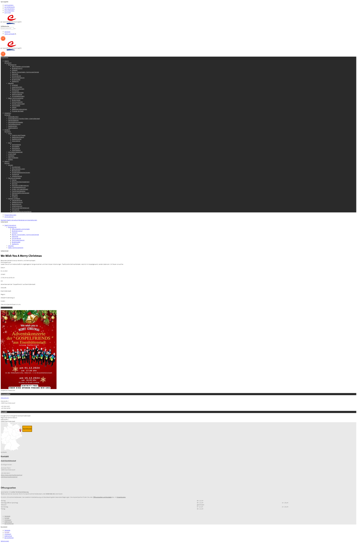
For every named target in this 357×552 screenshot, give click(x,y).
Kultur (10, 133)
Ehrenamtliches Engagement (20, 182)
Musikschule (15, 174)
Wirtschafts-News (13, 117)
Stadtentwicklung (17, 202)
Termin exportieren (6, 308)
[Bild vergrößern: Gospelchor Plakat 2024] (29, 388)
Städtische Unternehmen (19, 109)
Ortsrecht (14, 70)
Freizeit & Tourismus (7, 130)
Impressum (7, 520)
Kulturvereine (16, 141)
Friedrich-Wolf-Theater (18, 135)
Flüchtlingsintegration (18, 191)
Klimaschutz (15, 210)
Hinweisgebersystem (18, 96)
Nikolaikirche (5, 398)
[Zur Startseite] (11, 24)
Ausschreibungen (17, 87)
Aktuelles (11, 83)
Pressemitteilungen (18, 92)
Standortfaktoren (13, 120)
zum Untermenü (9, 11)
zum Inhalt (7, 12)
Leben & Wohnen (7, 162)
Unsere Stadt (12, 154)
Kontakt (6, 518)
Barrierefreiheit (9, 523)
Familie (14, 180)
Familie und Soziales (14, 178)
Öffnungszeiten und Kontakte (21, 66)
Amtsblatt (15, 85)
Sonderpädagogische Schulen (21, 172)
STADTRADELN (16, 150)
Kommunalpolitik (17, 102)
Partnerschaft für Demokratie (20, 193)
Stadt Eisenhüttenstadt (8, 461)
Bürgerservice (12, 65)
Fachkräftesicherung (14, 124)
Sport (10, 143)
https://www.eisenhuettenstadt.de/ (11, 475)
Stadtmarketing (13, 128)
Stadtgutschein (12, 126)
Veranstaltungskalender (15, 152)
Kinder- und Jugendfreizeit (20, 189)
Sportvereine (16, 148)
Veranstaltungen (32, 220)
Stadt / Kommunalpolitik (15, 98)
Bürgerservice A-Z (17, 68)
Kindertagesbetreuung (19, 187)
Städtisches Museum (18, 137)
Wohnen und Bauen (14, 198)
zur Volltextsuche (9, 7)
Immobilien (15, 91)
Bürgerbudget (16, 79)
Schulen (10, 165)
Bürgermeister (16, 100)
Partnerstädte (16, 105)
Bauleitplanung (16, 204)
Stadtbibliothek (16, 139)
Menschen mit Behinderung (20, 185)
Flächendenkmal (17, 200)
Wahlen (14, 107)
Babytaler (15, 195)
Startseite (7, 32)
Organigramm (121, 497)
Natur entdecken (13, 157)
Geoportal (15, 74)
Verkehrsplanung (17, 206)
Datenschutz (8, 522)
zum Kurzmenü (8, 5)
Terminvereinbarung (18, 78)
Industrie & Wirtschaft (7, 114)
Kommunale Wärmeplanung (20, 208)
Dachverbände (16, 144)
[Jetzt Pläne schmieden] (3, 40)
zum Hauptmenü (9, 9)
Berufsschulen (16, 171)
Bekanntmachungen (18, 89)
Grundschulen (16, 167)
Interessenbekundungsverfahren (22, 211)
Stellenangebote (17, 94)
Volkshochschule (17, 176)
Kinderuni (15, 197)
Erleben (10, 159)
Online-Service (16, 76)
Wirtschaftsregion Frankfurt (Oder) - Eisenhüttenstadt (24, 118)
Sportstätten (16, 146)
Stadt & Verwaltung (7, 62)
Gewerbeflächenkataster (15, 122)
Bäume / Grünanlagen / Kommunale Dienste (25, 72)
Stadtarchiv (15, 81)
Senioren (14, 184)
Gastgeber (11, 156)
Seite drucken (5, 541)
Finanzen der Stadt (17, 111)
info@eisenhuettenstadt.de (9, 477)
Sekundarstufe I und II (18, 169)
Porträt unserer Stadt (18, 104)
